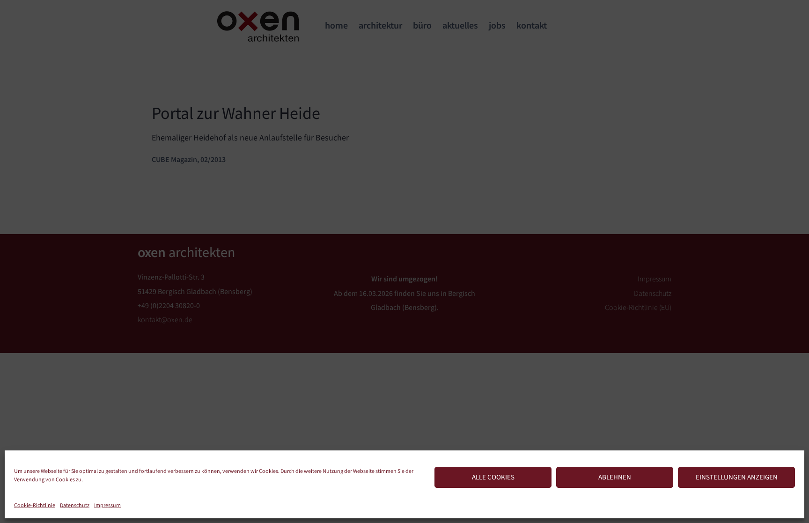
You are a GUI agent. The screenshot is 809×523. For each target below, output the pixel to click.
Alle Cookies (493, 476)
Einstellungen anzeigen (737, 476)
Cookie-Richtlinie (34, 504)
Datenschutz (74, 504)
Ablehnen (614, 476)
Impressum (107, 504)
